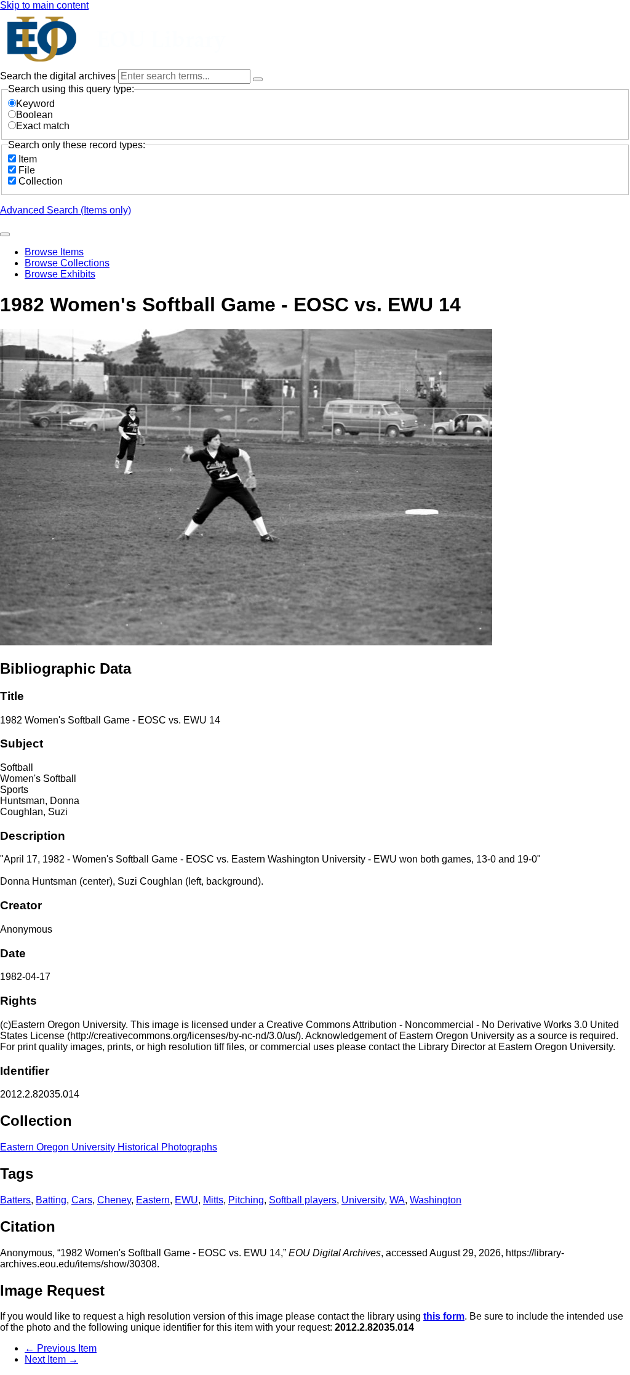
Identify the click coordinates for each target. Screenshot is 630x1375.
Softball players (303, 1200)
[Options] (258, 79)
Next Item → (51, 1359)
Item (27, 159)
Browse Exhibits (60, 274)
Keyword (35, 103)
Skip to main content (44, 5)
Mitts (213, 1200)
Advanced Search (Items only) (65, 210)
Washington (435, 1200)
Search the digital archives (59, 76)
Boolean (34, 115)
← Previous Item (61, 1348)
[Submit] (5, 234)
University (363, 1200)
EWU (186, 1200)
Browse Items (54, 252)
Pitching (246, 1200)
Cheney (114, 1200)
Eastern (153, 1200)
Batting (51, 1200)
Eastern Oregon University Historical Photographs (108, 1147)
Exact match (43, 126)
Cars (81, 1200)
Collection (40, 181)
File (26, 170)
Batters (15, 1200)
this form (444, 1316)
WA (397, 1200)
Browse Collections (67, 263)
